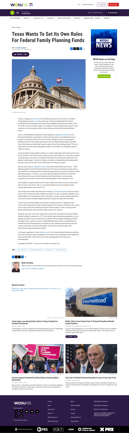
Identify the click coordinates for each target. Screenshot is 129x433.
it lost (36, 121)
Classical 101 (38, 18)
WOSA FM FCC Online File (101, 405)
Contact (73, 413)
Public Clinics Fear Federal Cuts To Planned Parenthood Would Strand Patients (89, 322)
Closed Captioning (76, 417)
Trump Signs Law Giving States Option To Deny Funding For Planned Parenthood (35, 322)
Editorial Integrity (75, 405)
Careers (73, 409)
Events (97, 18)
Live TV (103, 5)
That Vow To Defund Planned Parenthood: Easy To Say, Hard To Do (90, 378)
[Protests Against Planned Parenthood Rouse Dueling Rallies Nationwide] (38, 358)
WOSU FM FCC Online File (101, 401)
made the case (44, 232)
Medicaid (49, 249)
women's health (61, 249)
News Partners (16, 27)
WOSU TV (27, 18)
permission (34, 119)
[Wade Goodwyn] (16, 267)
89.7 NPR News (15, 18)
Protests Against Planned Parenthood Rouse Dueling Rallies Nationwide (35, 379)
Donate (114, 5)
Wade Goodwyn (21, 48)
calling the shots (39, 167)
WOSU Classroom (64, 18)
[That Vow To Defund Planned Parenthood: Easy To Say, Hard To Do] (91, 358)
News (49, 405)
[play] (12, 13)
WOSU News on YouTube (104, 59)
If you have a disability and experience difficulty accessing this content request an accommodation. (104, 414)
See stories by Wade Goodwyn (33, 268)
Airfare (106, 18)
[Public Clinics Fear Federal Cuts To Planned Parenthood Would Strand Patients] (91, 302)
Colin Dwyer (15, 326)
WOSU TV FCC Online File (101, 409)
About (72, 401)
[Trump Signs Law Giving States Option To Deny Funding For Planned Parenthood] (38, 302)
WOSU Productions (53, 421)
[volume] (17, 13)
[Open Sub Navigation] (94, 4)
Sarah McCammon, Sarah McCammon (74, 326)
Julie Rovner (68, 380)
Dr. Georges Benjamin (59, 191)
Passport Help (74, 421)
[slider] (20, 13)
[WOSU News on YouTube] (104, 42)
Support (77, 18)
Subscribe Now (104, 76)
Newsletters (88, 18)
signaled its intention (62, 135)
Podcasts (50, 18)
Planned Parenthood (36, 249)
